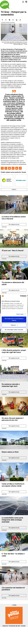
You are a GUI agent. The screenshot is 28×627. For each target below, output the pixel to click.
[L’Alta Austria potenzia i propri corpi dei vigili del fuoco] (14, 338)
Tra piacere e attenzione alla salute (13, 283)
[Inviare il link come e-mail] (9, 19)
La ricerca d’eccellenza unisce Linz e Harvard (14, 218)
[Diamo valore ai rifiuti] (14, 440)
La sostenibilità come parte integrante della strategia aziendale (12, 520)
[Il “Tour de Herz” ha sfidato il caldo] (14, 541)
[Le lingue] (26, 1)
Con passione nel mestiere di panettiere (13, 589)
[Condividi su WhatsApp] (13, 19)
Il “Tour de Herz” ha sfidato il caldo (13, 555)
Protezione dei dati (14, 626)
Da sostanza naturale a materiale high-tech (11, 385)
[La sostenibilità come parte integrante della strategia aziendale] (14, 506)
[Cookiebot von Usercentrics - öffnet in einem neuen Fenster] (20, 296)
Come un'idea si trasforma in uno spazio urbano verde (13, 485)
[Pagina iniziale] (23, 1)
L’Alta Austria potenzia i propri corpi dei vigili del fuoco (14, 351)
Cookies (23, 626)
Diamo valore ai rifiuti (10, 452)
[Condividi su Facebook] (2, 19)
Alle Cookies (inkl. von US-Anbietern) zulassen (14, 319)
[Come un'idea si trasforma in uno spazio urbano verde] (14, 472)
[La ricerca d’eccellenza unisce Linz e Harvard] (14, 204)
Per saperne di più (10, 225)
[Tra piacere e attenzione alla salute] (14, 270)
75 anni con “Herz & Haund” (13, 250)
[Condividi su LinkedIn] (16, 19)
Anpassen (13, 325)
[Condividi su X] (5, 19)
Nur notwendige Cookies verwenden (14, 329)
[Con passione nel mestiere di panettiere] (14, 575)
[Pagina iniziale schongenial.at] (4, 4)
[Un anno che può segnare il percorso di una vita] (14, 406)
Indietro (14, 189)
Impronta (5, 626)
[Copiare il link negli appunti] (20, 19)
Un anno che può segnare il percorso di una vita (12, 419)
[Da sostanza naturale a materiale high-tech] (14, 372)
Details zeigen (20, 314)
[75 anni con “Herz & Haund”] (14, 238)
